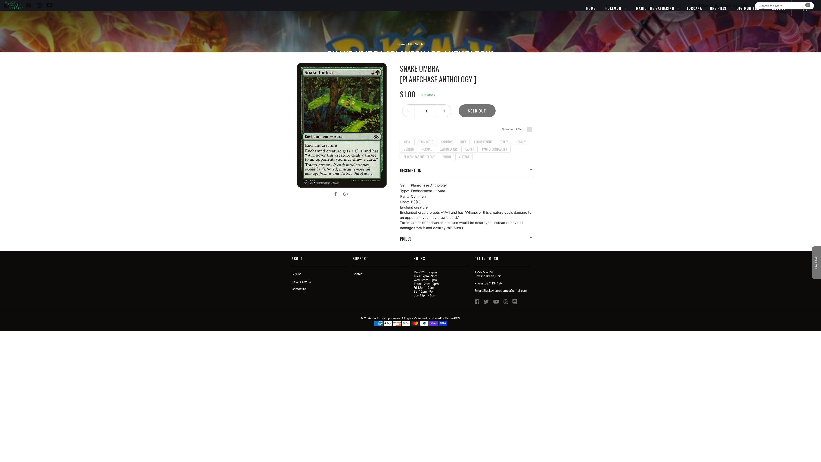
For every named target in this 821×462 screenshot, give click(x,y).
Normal (427, 149)
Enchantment (483, 141)
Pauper (469, 149)
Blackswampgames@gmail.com (505, 290)
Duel (463, 141)
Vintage (464, 156)
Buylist (296, 274)
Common (446, 141)
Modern (408, 149)
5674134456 (493, 283)
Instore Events (301, 281)
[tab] (466, 172)
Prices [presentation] (405, 238)
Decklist (816, 263)
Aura (406, 141)
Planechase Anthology (419, 156)
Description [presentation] (410, 170)
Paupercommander (494, 149)
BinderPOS (452, 318)
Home (401, 44)
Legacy (521, 141)
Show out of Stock (513, 129)
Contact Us (299, 289)
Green (504, 141)
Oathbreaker (448, 149)
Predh (447, 156)
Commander (425, 141)
